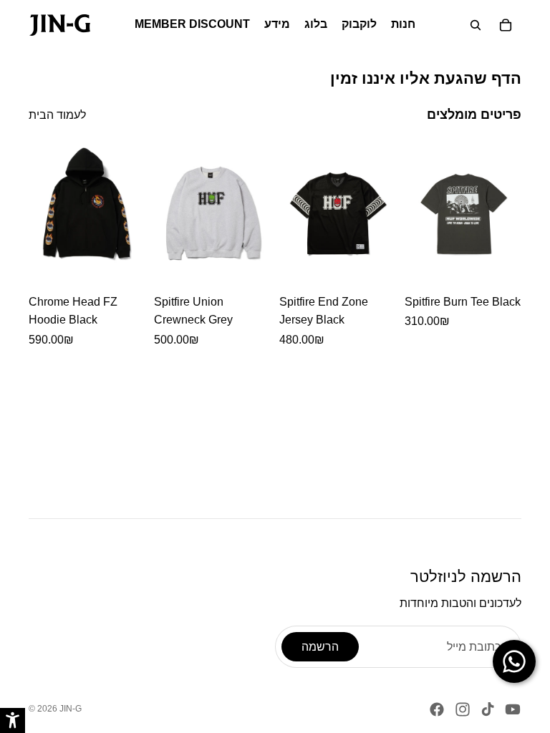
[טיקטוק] (487, 709)
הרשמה (320, 647)
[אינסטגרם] (462, 709)
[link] (60, 25)
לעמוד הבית (57, 115)
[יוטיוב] (512, 709)
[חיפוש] (475, 25)
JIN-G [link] (70, 709)
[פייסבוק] (436, 709)
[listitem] (87, 244)
